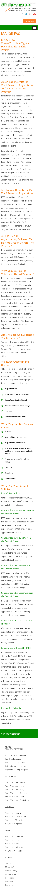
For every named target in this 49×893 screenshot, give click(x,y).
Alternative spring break (15, 762)
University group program (15, 766)
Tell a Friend (10, 863)
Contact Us (10, 881)
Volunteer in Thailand (13, 851)
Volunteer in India (12, 840)
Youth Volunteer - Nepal (15, 782)
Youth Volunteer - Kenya (15, 789)
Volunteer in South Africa (15, 817)
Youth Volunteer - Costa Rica (17, 800)
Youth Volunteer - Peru (14, 797)
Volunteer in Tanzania (14, 820)
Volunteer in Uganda (13, 824)
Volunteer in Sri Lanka (14, 847)
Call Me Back (29, 21)
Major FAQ (9, 867)
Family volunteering (13, 759)
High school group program (16, 770)
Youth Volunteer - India (14, 786)
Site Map (9, 885)
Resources (9, 878)
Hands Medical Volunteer (15, 755)
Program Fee (10, 874)
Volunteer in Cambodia (14, 836)
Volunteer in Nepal (12, 844)
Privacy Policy (11, 871)
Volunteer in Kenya (13, 813)
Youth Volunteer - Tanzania (16, 793)
